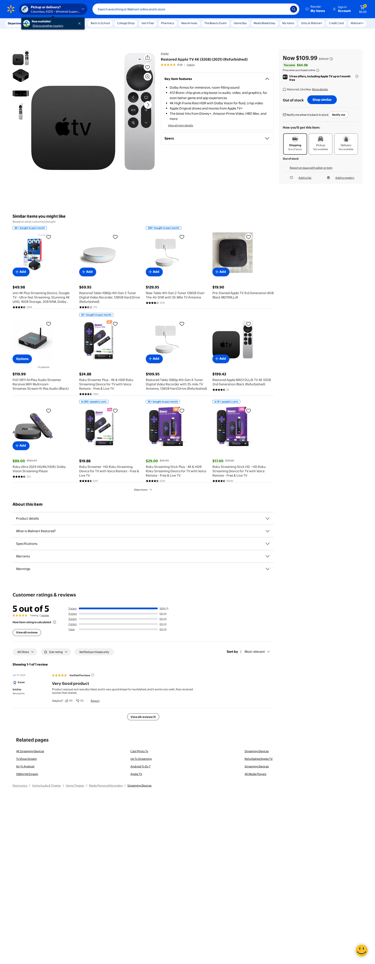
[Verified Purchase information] (92, 675)
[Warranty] (267, 556)
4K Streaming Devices (30, 751)
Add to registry (344, 177)
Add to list (304, 177)
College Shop (126, 23)
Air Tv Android (25, 766)
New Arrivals (189, 23)
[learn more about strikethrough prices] (331, 59)
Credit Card (336, 23)
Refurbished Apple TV (259, 758)
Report (95, 700)
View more (140, 489)
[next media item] (148, 105)
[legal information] (317, 70)
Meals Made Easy (264, 23)
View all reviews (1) (143, 717)
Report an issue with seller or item (311, 167)
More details (320, 89)
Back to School (100, 23)
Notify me (338, 114)
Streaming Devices (257, 751)
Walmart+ (357, 23)
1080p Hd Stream (27, 774)
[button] (315, 9)
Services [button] (43, 23)
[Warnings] (267, 568)
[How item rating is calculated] (54, 622)
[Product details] (267, 518)
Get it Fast (147, 23)
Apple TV (136, 774)
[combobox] (195, 9)
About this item (28, 504)
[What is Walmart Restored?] (267, 531)
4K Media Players (255, 774)
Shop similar (322, 100)
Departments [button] (17, 23)
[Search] (293, 9)
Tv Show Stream (26, 758)
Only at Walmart (311, 23)
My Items (288, 23)
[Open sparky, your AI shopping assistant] (361, 950)
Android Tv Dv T (140, 766)
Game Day (240, 23)
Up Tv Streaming (141, 758)
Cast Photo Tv (139, 751)
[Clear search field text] (283, 9)
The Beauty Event (215, 23)
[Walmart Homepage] (10, 9)
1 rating (191, 64)
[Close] (80, 23)
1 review (44, 615)
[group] (178, 64)
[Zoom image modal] (147, 77)
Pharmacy (167, 23)
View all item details (180, 125)
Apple (165, 53)
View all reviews (27, 632)
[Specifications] (267, 543)
